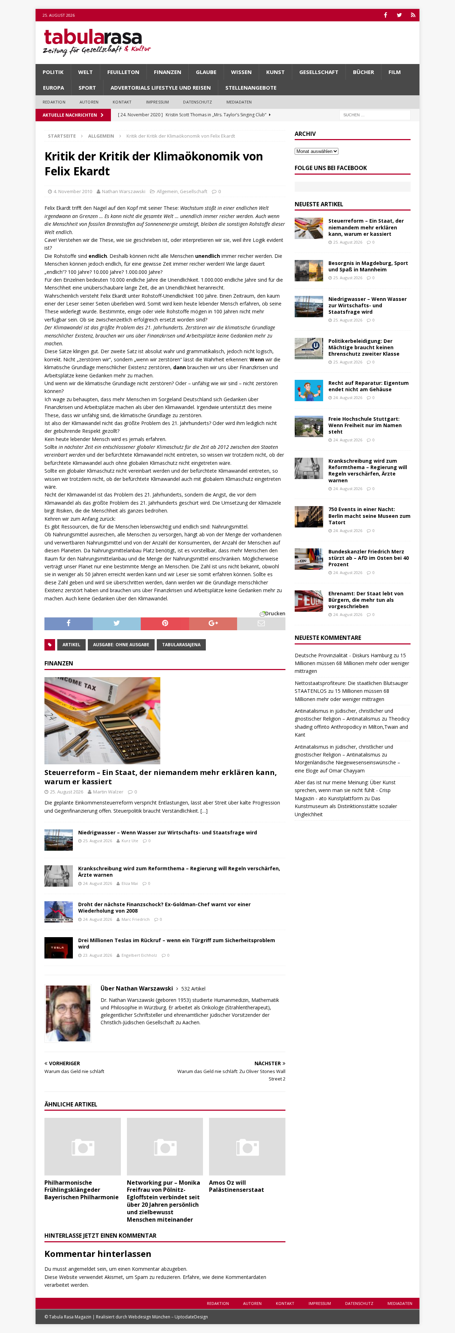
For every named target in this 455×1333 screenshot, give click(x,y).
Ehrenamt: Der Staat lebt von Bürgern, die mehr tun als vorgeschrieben (365, 600)
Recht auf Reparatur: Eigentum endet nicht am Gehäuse (368, 386)
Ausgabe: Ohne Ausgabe (121, 645)
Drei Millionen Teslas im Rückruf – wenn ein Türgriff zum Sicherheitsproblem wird (176, 943)
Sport (87, 87)
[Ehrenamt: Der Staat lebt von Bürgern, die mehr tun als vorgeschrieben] (309, 601)
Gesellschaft (318, 71)
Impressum (157, 102)
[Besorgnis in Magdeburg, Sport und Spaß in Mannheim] (309, 270)
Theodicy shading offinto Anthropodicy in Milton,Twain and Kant (352, 726)
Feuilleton (123, 71)
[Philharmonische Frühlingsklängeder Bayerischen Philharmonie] (82, 1146)
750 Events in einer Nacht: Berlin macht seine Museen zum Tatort (369, 515)
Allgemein (167, 191)
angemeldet (82, 1268)
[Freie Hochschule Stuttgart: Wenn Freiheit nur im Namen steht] (309, 426)
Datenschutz (197, 102)
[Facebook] (385, 15)
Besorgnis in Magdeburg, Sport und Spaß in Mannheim (368, 266)
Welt (85, 71)
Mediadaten (239, 102)
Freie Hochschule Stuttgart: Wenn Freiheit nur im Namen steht (365, 425)
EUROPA (53, 87)
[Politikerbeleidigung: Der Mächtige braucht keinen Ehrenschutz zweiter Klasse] (309, 348)
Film (395, 71)
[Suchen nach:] (375, 114)
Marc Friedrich (136, 919)
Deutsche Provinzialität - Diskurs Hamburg (343, 655)
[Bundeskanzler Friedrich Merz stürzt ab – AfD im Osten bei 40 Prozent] (309, 559)
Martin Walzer (108, 791)
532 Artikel (193, 988)
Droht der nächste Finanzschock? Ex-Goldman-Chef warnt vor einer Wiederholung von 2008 (164, 907)
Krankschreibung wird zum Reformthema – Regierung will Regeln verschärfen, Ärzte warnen (179, 871)
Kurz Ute (130, 840)
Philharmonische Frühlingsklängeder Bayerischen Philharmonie (81, 1190)
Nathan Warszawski (123, 191)
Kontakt (122, 102)
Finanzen (167, 71)
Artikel (71, 645)
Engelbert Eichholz (139, 955)
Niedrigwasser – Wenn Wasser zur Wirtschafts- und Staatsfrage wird (167, 832)
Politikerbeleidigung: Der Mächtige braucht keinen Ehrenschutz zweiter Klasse (364, 347)
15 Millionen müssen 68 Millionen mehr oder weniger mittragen (352, 663)
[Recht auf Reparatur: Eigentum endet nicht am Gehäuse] (309, 390)
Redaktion (54, 102)
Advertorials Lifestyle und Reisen (161, 87)
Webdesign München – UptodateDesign (168, 1317)
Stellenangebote (251, 87)
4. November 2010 (73, 191)
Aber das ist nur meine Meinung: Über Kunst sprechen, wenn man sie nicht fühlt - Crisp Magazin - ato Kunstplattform (345, 790)
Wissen (241, 71)
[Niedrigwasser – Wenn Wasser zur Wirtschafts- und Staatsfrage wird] (58, 840)
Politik (53, 71)
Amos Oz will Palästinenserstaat (236, 1186)
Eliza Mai (130, 883)
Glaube (206, 71)
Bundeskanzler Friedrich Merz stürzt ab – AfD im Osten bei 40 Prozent (368, 558)
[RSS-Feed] (413, 15)
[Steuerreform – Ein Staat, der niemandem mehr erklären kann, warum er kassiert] (164, 720)
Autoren (89, 102)
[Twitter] (399, 15)
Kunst (275, 71)
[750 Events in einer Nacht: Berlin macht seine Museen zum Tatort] (309, 516)
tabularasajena (181, 645)
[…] (204, 810)
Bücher (363, 71)
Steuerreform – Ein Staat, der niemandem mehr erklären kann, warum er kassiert (160, 777)
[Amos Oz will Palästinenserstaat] (247, 1146)
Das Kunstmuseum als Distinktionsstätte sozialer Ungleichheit (346, 806)
